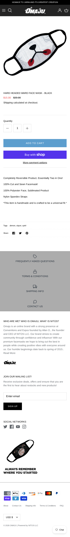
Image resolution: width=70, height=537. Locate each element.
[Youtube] (18, 427)
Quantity (7, 121)
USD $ (9, 517)
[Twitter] (5, 427)
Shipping (8, 102)
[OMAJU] (35, 10)
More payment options (35, 162)
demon (12, 226)
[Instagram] (24, 427)
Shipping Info (30, 506)
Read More (9, 353)
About (5, 506)
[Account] (59, 10)
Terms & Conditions (48, 506)
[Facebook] (12, 427)
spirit (24, 226)
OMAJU (13, 525)
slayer (18, 226)
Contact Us (16, 506)
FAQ (62, 506)
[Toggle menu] (3, 10)
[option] (35, 51)
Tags (5, 226)
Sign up (13, 406)
